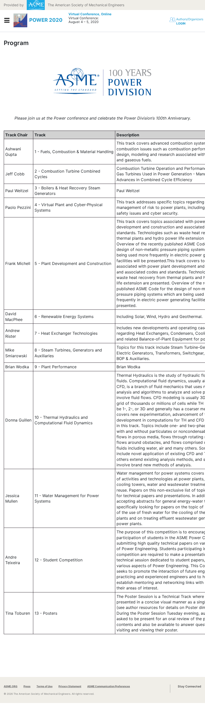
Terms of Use (44, 686)
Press (27, 686)
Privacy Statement (69, 686)
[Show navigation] (6, 20)
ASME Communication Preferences (108, 686)
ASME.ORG (11, 686)
